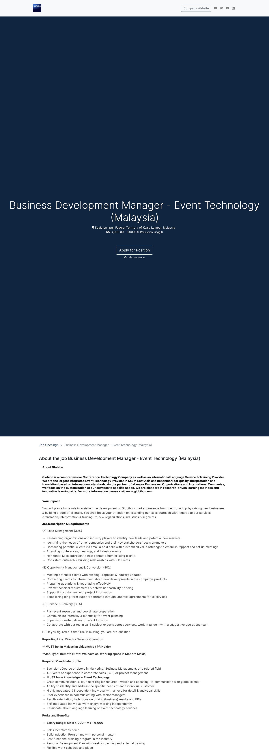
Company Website (196, 8)
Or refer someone (134, 257)
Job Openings (48, 445)
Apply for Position (134, 250)
